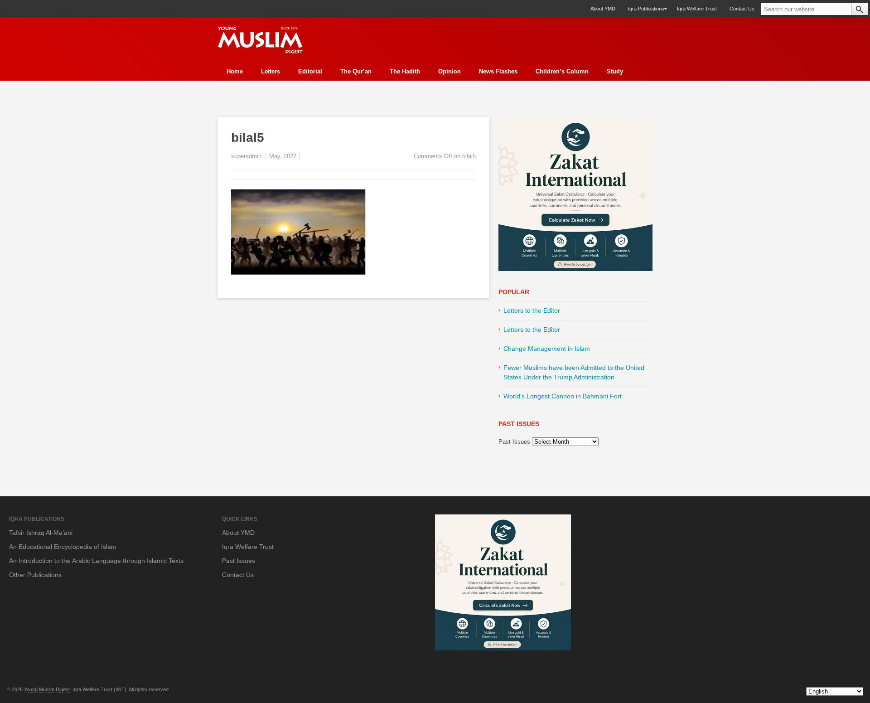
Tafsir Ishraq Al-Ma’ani (40, 532)
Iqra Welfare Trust (697, 8)
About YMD (602, 8)
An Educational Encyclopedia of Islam (62, 546)
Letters (270, 71)
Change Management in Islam (546, 348)
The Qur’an (356, 71)
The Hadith (405, 71)
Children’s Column (562, 71)
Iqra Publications (643, 11)
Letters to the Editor (531, 310)
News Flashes (498, 71)
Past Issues (514, 441)
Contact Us (742, 8)
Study (615, 71)
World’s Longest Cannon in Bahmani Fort (562, 396)
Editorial (310, 71)
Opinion (449, 71)
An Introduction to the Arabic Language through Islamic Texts (96, 560)
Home (235, 71)
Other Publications (35, 574)
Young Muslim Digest (47, 689)
